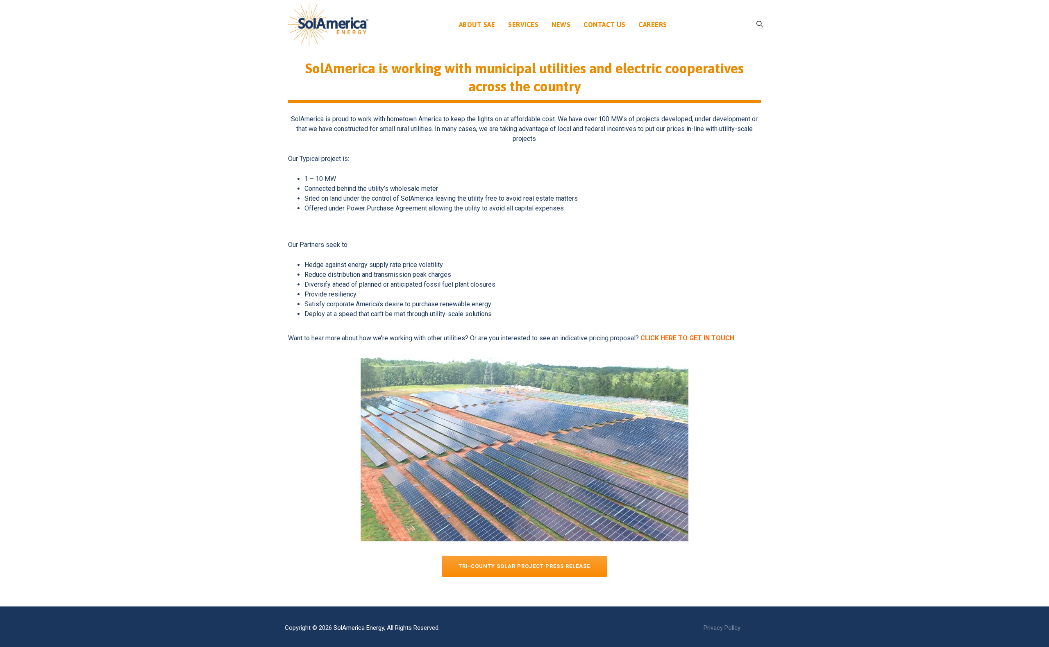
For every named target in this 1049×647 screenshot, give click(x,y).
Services (523, 24)
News (561, 24)
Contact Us (604, 24)
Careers (652, 24)
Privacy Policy (722, 627)
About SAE (477, 24)
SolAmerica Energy (359, 627)
